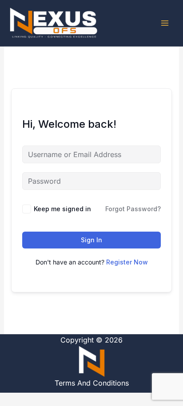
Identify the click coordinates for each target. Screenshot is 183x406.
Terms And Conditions (92, 382)
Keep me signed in (62, 209)
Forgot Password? (133, 209)
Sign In (91, 240)
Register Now (127, 262)
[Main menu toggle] (164, 23)
